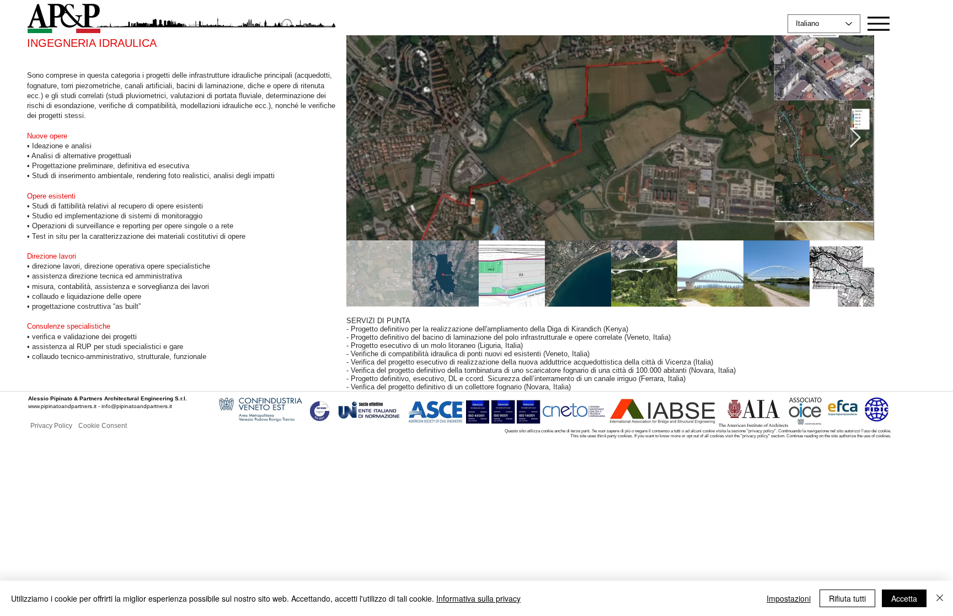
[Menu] (878, 23)
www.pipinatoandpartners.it (62, 406)
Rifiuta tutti (847, 598)
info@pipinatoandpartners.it (136, 406)
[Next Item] (855, 138)
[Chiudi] (939, 598)
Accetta (904, 598)
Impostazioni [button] (789, 598)
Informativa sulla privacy (478, 598)
